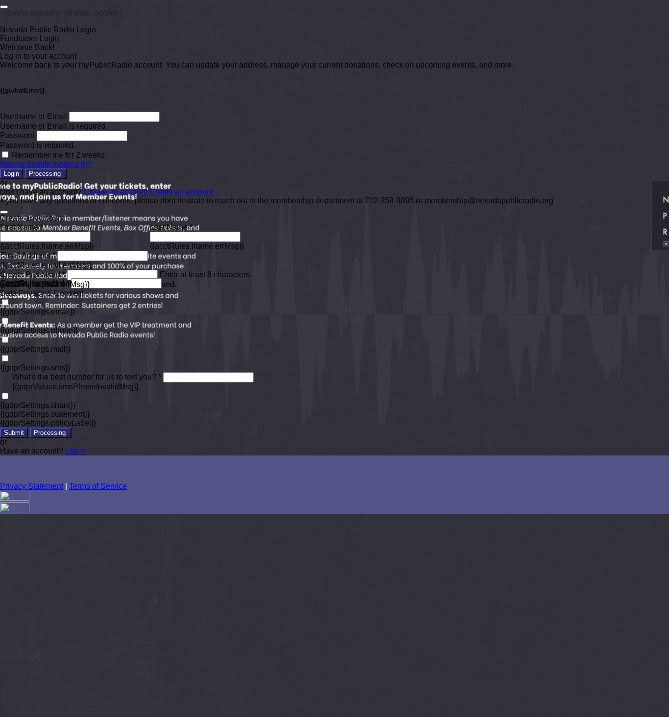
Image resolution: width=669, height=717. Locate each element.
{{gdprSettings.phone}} (39, 330)
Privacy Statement (31, 486)
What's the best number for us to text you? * (86, 377)
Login (11, 173)
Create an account (115, 192)
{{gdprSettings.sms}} (35, 367)
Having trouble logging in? (46, 164)
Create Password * (32, 274)
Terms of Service (98, 486)
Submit (14, 432)
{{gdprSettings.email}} (37, 312)
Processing (46, 173)
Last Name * (171, 227)
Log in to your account (38, 56)
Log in (76, 451)
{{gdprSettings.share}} (37, 405)
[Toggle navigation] (4, 6)
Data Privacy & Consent (41, 293)
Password (17, 135)
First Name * (21, 227)
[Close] (4, 212)
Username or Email (33, 116)
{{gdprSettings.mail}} (35, 349)
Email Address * (27, 255)
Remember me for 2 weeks (58, 155)
